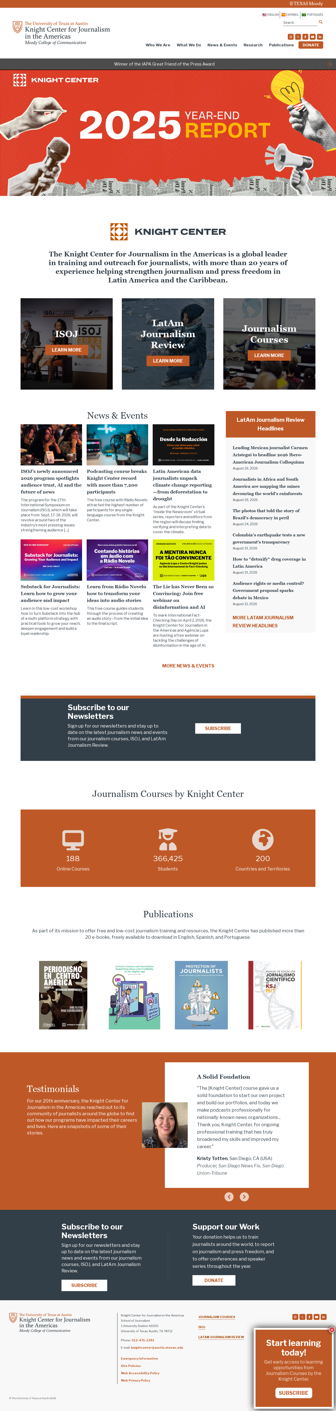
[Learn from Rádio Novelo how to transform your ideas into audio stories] (117, 559)
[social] (291, 37)
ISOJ (201, 1327)
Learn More (67, 350)
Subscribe (218, 728)
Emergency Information (139, 1358)
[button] (330, 64)
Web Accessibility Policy (140, 1373)
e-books (101, 937)
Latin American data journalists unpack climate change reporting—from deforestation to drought (182, 485)
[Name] (320, 22)
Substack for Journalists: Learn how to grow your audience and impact (50, 593)
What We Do (189, 45)
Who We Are (158, 45)
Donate (311, 45)
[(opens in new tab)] (63, 994)
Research (253, 45)
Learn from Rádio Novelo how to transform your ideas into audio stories (116, 593)
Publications (281, 45)
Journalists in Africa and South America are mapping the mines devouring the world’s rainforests (267, 486)
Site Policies (131, 1366)
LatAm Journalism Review (221, 1337)
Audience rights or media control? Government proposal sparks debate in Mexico (268, 590)
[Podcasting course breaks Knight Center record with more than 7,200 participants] (117, 444)
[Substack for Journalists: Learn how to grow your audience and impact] (51, 559)
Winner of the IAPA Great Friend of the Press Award (164, 64)
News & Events (222, 45)
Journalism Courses (216, 1317)
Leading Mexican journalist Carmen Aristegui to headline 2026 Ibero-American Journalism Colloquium (270, 454)
